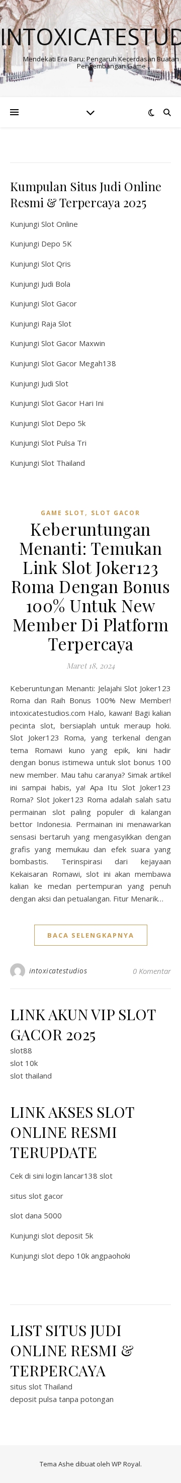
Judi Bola (55, 284)
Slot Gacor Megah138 (78, 363)
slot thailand (31, 1075)
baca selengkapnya (90, 935)
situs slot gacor (36, 1196)
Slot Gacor (59, 303)
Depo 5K (56, 243)
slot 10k (24, 1063)
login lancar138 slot (79, 1176)
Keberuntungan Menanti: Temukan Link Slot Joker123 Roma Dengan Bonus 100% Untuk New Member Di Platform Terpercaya (90, 586)
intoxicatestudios (58, 970)
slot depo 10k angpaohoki (85, 1256)
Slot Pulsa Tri (63, 443)
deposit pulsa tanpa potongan (62, 1399)
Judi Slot (54, 383)
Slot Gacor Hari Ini (72, 403)
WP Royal (126, 1463)
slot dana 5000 (36, 1215)
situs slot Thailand (41, 1386)
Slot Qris (56, 264)
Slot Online (59, 224)
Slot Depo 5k (63, 423)
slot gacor (115, 513)
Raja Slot (56, 323)
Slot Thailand (63, 463)
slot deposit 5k (67, 1235)
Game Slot (63, 513)
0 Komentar (152, 971)
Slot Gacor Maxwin (73, 343)
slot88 (21, 1050)
